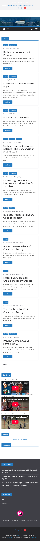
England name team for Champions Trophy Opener (17, 279)
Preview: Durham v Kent (16, 117)
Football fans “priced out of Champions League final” (18, 476)
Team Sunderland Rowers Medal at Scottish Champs (18, 470)
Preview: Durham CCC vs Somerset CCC (16, 342)
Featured (12, 139)
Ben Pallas (17, 48)
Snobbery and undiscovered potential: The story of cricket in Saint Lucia (18, 148)
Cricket (6, 45)
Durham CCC (13, 45)
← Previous (5, 364)
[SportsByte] (3, 29)
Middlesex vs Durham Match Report (18, 85)
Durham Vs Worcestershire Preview (17, 53)
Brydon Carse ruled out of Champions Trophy (17, 248)
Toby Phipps (18, 142)
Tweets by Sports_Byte (20, 439)
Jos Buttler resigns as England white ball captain (19, 216)
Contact (4, 504)
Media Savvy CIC (20, 520)
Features (19, 139)
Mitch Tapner (18, 337)
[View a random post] (36, 29)
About (3, 500)
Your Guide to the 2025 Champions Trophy (15, 311)
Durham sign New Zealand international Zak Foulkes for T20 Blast (18, 183)
